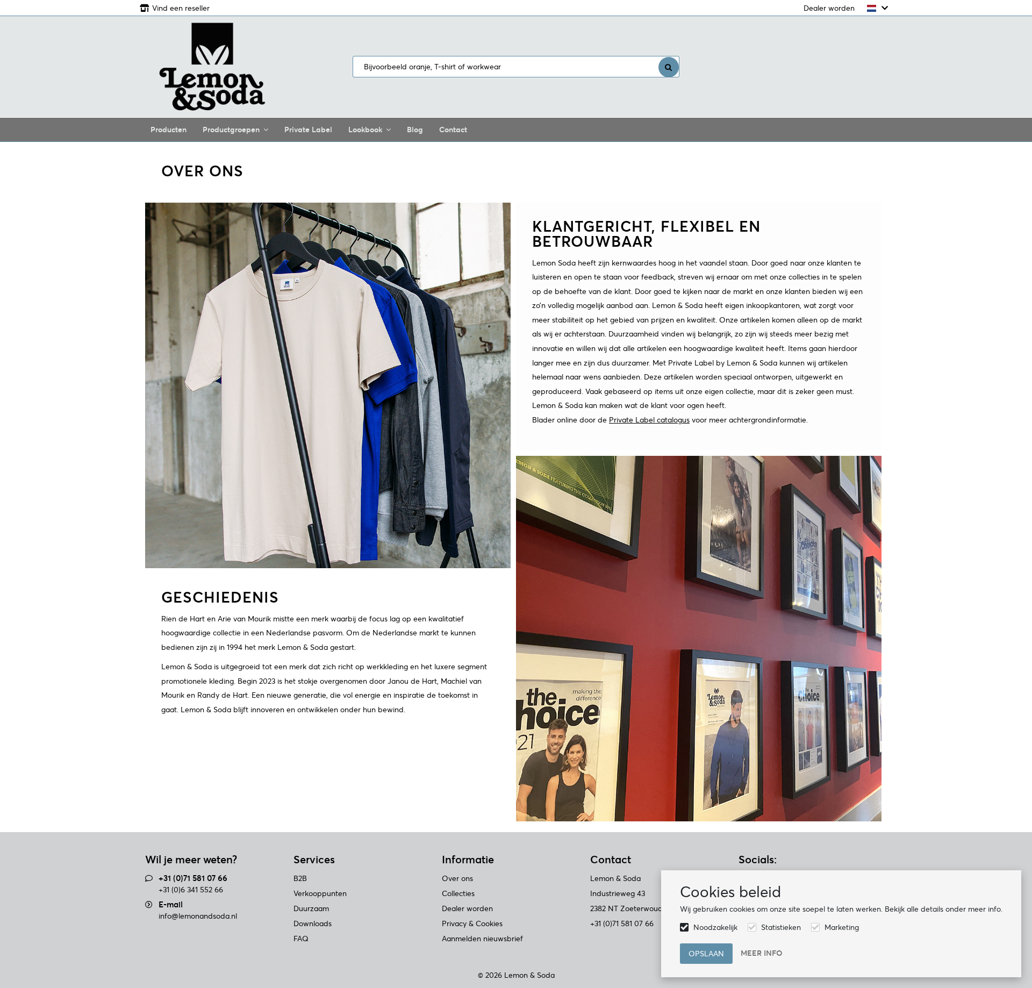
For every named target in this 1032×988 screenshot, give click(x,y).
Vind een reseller (181, 8)
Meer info (762, 953)
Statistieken (781, 927)
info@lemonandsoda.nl (198, 916)
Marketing (842, 927)
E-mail (171, 904)
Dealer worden (829, 8)
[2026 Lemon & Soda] (212, 66)
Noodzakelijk (715, 927)
